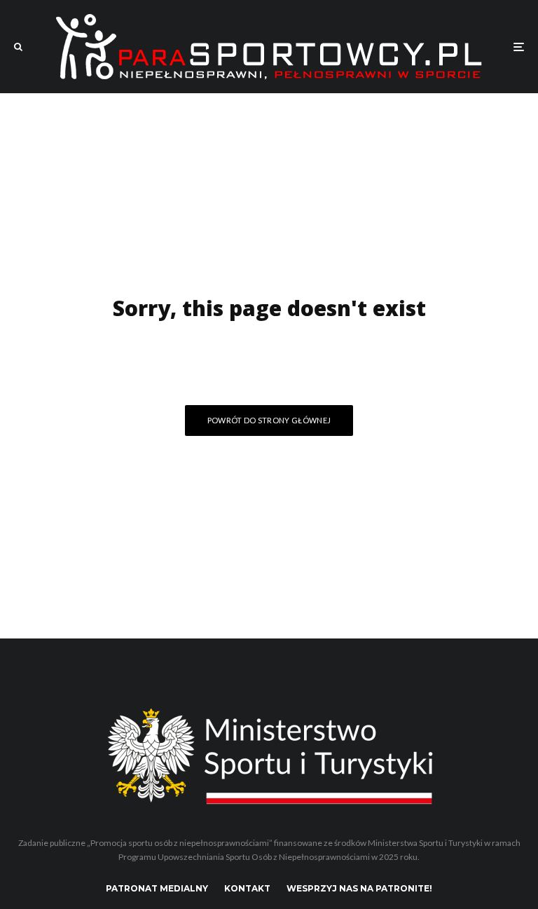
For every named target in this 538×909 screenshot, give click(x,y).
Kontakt (247, 888)
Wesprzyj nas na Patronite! (359, 888)
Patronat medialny (157, 888)
